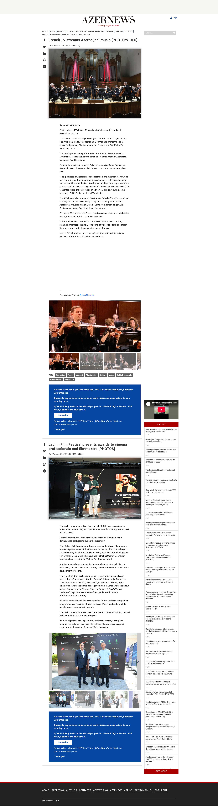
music (111, 375)
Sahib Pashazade (124, 375)
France (70, 375)
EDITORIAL (110, 31)
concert (79, 375)
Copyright (161, 790)
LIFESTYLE (129, 31)
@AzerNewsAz (87, 295)
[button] (44, 40)
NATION (45, 31)
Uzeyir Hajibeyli (56, 379)
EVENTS (45, 34)
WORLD (52, 31)
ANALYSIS (119, 31)
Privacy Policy (143, 790)
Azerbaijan (60, 375)
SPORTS (74, 34)
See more (161, 771)
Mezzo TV (69, 379)
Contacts (85, 790)
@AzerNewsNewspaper (65, 424)
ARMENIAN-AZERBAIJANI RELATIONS (90, 31)
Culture (103, 375)
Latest (161, 424)
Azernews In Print (121, 790)
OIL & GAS (70, 31)
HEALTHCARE (55, 34)
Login (174, 18)
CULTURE (65, 34)
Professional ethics (64, 790)
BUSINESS (61, 31)
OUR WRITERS (84, 34)
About (46, 790)
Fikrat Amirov (91, 375)
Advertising (100, 790)
